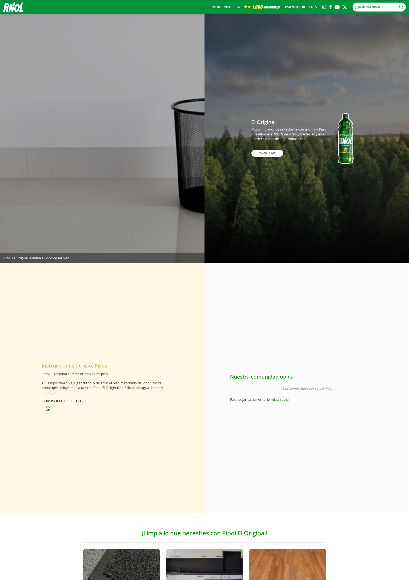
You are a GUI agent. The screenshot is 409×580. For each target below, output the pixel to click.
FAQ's (313, 7)
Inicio (216, 7)
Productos (232, 7)
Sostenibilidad (294, 7)
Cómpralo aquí (267, 153)
